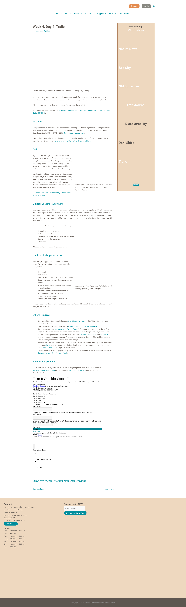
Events (77, 13)
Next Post (109, 489)
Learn (111, 13)
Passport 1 (83, 334)
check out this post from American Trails (52, 353)
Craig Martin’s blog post (77, 321)
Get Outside (124, 13)
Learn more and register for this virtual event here (72, 141)
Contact (8, 504)
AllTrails (48, 345)
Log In (146, 6)
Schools (88, 13)
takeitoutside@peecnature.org (44, 370)
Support (100, 13)
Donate (134, 6)
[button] (154, 6)
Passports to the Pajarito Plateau (66, 329)
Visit (67, 13)
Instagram (82, 370)
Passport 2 (92, 334)
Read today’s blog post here (74, 133)
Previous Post (37, 489)
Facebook (72, 370)
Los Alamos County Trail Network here (82, 326)
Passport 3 (104, 334)
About (57, 13)
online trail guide (49, 348)
